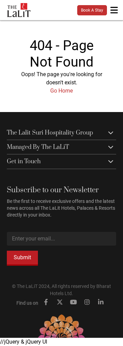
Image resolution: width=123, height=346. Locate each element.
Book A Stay (92, 10)
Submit (22, 257)
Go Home (61, 90)
